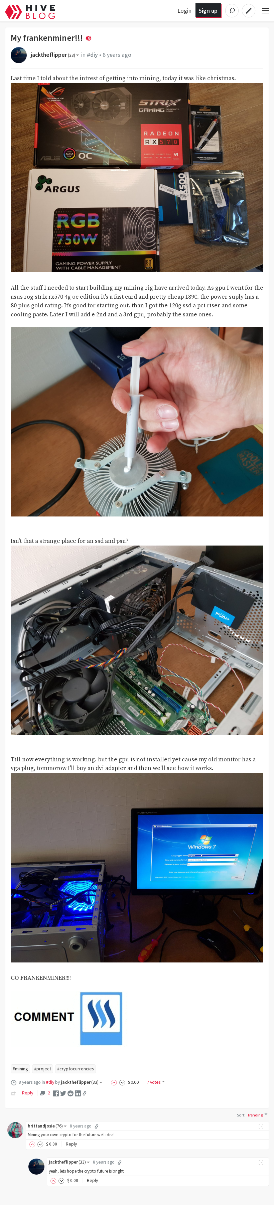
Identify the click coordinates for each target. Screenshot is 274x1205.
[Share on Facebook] (56, 1093)
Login (184, 10)
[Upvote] (115, 1082)
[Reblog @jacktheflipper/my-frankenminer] (14, 1093)
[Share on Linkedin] (78, 1093)
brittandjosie (45, 1126)
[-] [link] (261, 1126)
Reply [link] (27, 1093)
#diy (92, 54)
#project (42, 1069)
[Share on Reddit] (70, 1093)
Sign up (208, 10)
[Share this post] (85, 1093)
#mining (20, 1069)
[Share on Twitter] (63, 1093)
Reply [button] (71, 1144)
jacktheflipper (53, 54)
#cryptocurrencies (75, 1069)
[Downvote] (122, 1082)
